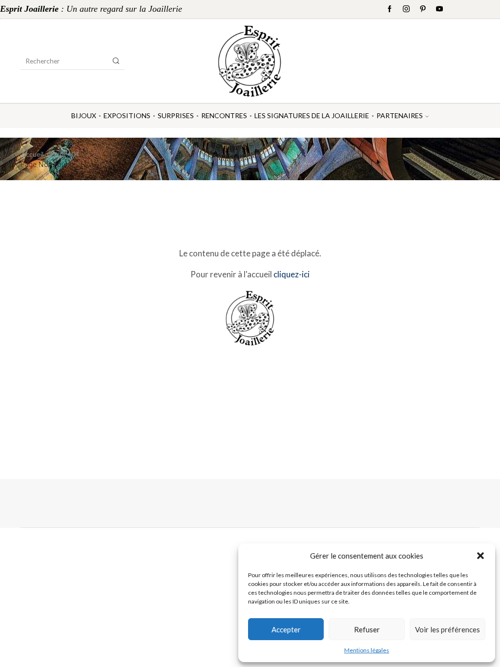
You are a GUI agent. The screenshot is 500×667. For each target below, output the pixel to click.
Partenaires (399, 115)
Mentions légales (366, 650)
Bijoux (83, 115)
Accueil (32, 154)
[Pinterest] (422, 9)
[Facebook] (389, 9)
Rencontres (224, 115)
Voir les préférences (447, 629)
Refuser (367, 629)
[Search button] (116, 61)
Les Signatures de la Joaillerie (311, 115)
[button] (480, 556)
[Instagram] (406, 9)
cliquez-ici (291, 274)
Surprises (176, 115)
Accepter (286, 629)
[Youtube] (439, 9)
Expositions (127, 115)
